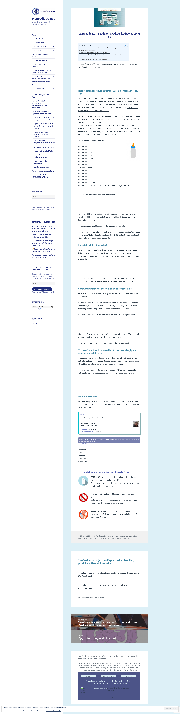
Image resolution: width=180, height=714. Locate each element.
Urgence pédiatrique (39, 46)
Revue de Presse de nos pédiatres (43, 171)
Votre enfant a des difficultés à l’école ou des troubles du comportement (41, 79)
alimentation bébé (92, 538)
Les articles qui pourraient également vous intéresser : (94, 59)
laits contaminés (123, 538)
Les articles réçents (100, 656)
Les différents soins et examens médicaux (39, 90)
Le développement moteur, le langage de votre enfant (41, 71)
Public (80, 538)
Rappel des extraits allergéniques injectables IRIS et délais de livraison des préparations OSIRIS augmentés (44, 144)
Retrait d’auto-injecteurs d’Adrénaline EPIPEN (41, 156)
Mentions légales (108, 676)
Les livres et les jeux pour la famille (41, 96)
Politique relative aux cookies (53, 711)
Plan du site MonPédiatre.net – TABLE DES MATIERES (41, 176)
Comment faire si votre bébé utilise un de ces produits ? (95, 52)
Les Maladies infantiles (39, 60)
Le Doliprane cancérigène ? (42, 167)
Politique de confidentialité (115, 697)
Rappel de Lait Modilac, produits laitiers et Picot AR (42, 113)
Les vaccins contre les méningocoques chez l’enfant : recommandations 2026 (43, 243)
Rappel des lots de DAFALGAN (43, 151)
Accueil (34, 35)
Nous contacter (37, 181)
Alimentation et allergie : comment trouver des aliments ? (112, 373)
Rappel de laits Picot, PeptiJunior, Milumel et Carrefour (41, 134)
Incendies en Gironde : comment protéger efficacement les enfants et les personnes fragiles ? (43, 229)
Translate (47, 309)
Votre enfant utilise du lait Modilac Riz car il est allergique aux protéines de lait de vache (104, 54)
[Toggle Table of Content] (125, 45)
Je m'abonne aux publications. (42, 289)
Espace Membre (128, 676)
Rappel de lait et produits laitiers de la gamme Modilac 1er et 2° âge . (99, 48)
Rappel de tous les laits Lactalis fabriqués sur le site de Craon (44, 119)
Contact (88, 676)
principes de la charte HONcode (118, 688)
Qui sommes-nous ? (38, 43)
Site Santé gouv (88, 418)
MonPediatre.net (43, 18)
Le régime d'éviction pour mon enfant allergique (110, 511)
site (123, 226)
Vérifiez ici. (111, 690)
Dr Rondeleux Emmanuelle (103, 536)
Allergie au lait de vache (108, 538)
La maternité (36, 50)
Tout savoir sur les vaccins (41, 85)
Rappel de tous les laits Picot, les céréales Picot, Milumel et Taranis (43, 126)
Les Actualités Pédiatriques (41, 39)
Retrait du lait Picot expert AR (88, 50)
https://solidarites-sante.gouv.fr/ (117, 343)
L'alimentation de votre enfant (126, 536)
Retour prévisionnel (86, 57)
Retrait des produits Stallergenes (40, 162)
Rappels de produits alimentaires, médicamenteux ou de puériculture (39, 104)
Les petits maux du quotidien (38, 65)
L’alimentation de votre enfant (40, 55)
